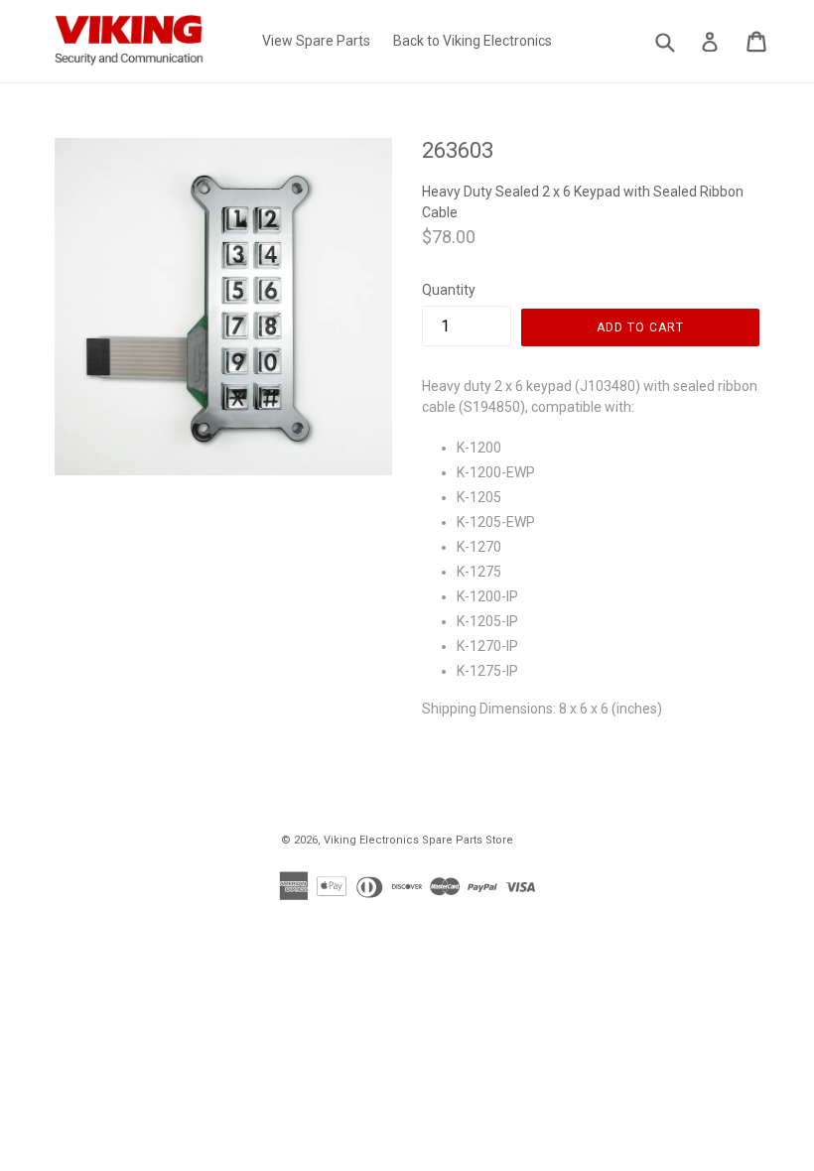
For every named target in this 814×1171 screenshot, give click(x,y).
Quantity (448, 290)
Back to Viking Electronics (472, 41)
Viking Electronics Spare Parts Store (418, 840)
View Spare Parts (316, 41)
